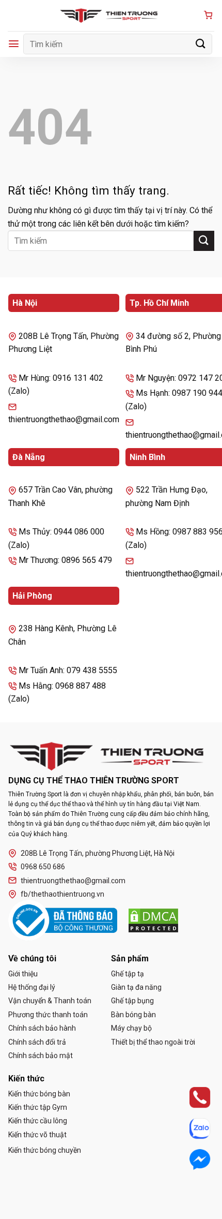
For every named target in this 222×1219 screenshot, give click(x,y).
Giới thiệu (23, 974)
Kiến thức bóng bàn (39, 1094)
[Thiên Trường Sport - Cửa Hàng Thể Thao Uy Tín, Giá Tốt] (111, 15)
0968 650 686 (43, 867)
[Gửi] (201, 44)
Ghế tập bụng (132, 1001)
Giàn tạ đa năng (136, 987)
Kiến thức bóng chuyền (44, 1150)
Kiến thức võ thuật (37, 1135)
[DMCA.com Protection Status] (153, 920)
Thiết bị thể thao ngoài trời (153, 1042)
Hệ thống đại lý (31, 987)
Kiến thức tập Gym (37, 1107)
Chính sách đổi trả (37, 1042)
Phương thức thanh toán (48, 1014)
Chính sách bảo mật (40, 1055)
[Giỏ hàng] (208, 16)
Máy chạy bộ (131, 1028)
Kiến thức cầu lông (37, 1121)
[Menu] (14, 44)
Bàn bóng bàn (133, 1014)
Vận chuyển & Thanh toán (49, 1001)
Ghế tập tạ (127, 974)
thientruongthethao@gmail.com (73, 880)
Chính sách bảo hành (42, 1028)
